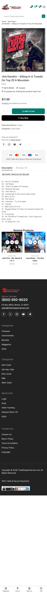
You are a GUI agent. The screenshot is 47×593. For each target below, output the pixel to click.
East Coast (12, 21)
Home (4, 21)
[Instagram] (9, 144)
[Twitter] (10, 314)
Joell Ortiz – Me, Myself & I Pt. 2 (12, 259)
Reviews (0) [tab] (21, 168)
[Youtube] (14, 144)
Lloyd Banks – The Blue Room (35, 259)
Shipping (5, 103)
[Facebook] (4, 144)
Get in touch (16, 140)
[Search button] (43, 16)
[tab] (7, 168)
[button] (5, 252)
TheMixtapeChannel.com (29, 470)
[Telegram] (20, 144)
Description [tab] (7, 168)
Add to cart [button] (12, 242)
